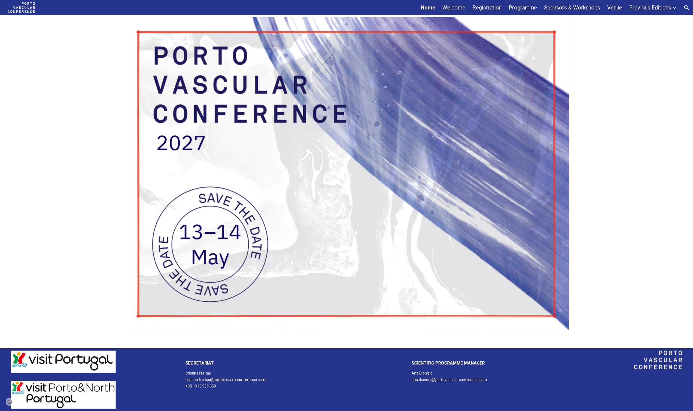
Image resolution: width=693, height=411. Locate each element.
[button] (686, 7)
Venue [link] (614, 7)
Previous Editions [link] (650, 7)
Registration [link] (487, 7)
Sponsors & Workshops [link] (572, 7)
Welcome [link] (453, 7)
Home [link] (428, 7)
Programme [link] (523, 7)
